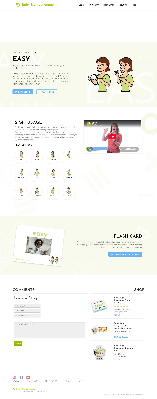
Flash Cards (108, 5)
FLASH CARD (48, 92)
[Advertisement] (78, 25)
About (68, 380)
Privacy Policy (40, 391)
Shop (134, 5)
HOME (16, 52)
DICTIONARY (26, 52)
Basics (82, 5)
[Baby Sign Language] (35, 5)
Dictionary (94, 5)
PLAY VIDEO (24, 92)
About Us (123, 5)
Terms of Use (28, 391)
